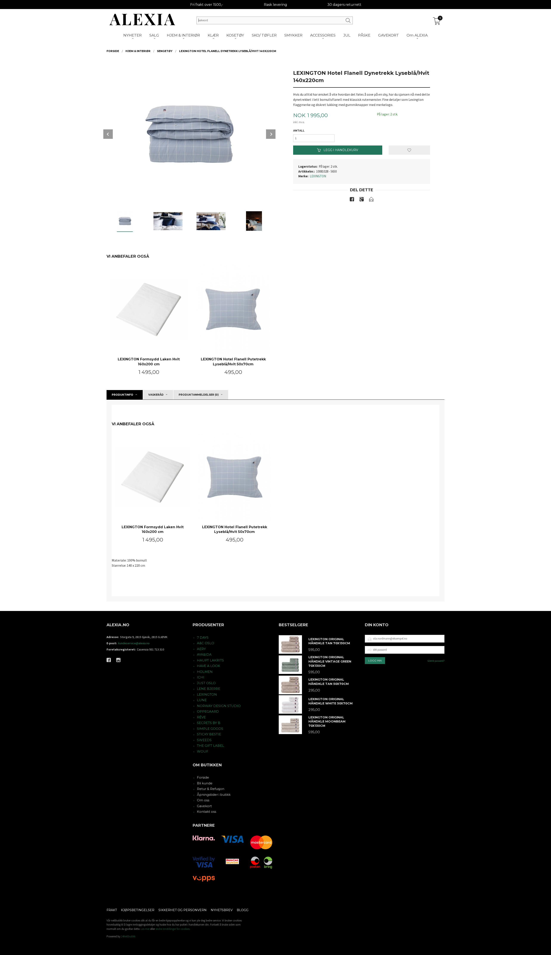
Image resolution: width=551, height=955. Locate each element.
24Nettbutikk (128, 936)
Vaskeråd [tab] (156, 394)
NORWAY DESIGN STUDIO (219, 706)
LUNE (202, 700)
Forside (203, 777)
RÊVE (201, 717)
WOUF (202, 751)
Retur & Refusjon (210, 789)
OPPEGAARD (208, 711)
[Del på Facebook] (352, 200)
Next (271, 134)
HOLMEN (205, 672)
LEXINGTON (318, 176)
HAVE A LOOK (208, 666)
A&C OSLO (205, 643)
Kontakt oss (206, 812)
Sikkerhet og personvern (182, 910)
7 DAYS (203, 637)
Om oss (203, 800)
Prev (108, 134)
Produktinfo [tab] (122, 394)
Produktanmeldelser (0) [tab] (199, 394)
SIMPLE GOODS (210, 729)
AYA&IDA (204, 654)
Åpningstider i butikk (214, 795)
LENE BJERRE (208, 689)
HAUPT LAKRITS (210, 660)
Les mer (145, 929)
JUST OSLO (206, 683)
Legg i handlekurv (340, 150)
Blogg (242, 910)
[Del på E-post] (371, 200)
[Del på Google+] (361, 200)
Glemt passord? (435, 660)
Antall (299, 130)
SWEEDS (204, 740)
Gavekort (204, 806)
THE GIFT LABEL (210, 746)
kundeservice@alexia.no (134, 643)
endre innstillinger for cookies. (173, 929)
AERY (201, 649)
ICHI (200, 677)
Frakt (112, 910)
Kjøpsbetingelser (137, 910)
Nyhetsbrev (222, 910)
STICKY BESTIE (209, 734)
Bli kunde (204, 783)
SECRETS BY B (208, 723)
